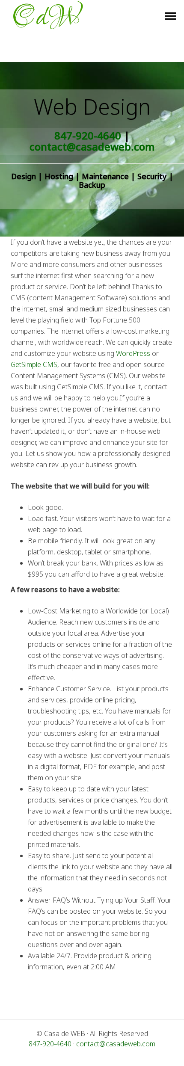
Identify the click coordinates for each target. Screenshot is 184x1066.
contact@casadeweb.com (92, 146)
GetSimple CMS (34, 364)
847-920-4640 (87, 135)
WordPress (133, 353)
